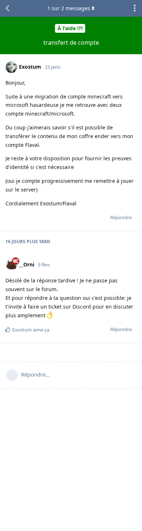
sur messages (68, 8)
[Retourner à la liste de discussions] (7, 8)
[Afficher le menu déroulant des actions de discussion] (134, 8)
